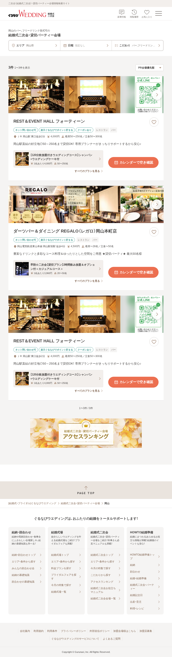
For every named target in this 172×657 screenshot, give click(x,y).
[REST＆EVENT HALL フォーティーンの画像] (86, 94)
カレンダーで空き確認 (136, 162)
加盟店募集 (145, 631)
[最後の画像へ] (157, 95)
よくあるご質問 (111, 638)
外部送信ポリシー (100, 631)
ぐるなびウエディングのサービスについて (75, 638)
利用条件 (52, 631)
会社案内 (25, 631)
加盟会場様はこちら (124, 631)
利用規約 (39, 631)
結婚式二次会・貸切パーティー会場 (80, 503)
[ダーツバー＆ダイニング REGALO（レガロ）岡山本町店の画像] (86, 204)
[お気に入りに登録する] (154, 122)
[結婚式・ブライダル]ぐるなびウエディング (32, 503)
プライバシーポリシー (73, 631)
